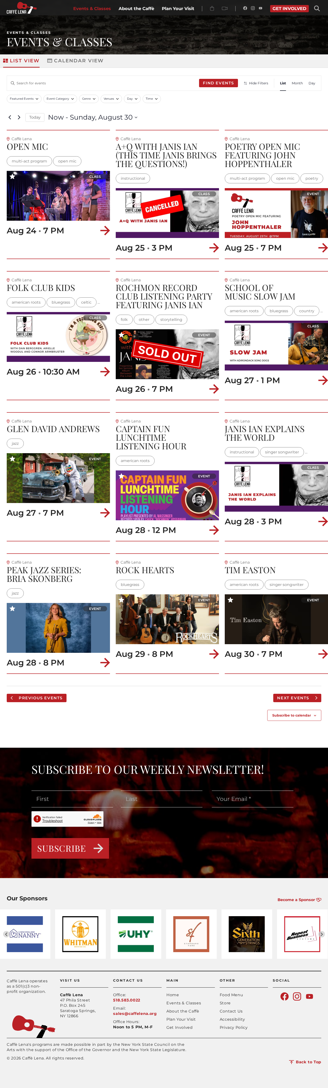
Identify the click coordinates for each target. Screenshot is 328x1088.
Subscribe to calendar (291, 715)
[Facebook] (245, 8)
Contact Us (231, 1011)
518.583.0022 (126, 1000)
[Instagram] (253, 8)
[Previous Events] (9, 117)
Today (35, 117)
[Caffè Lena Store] (212, 8)
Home (172, 995)
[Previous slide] (6, 934)
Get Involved (179, 1027)
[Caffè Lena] (22, 12)
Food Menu (231, 995)
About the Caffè (182, 1011)
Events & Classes (29, 32)
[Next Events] (19, 117)
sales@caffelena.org (135, 1013)
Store (225, 1003)
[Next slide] (321, 934)
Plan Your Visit (181, 1019)
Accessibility (232, 1019)
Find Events (218, 83)
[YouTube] (260, 8)
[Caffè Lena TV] (225, 9)
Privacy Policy (234, 1027)
